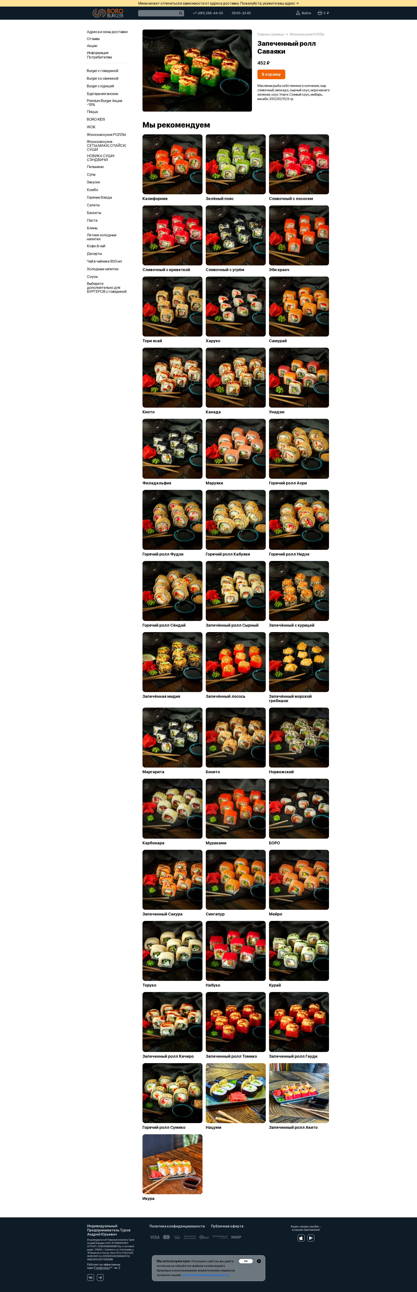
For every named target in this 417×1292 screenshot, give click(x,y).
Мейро (275, 914)
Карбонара (153, 843)
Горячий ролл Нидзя (289, 554)
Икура (149, 1198)
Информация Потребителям (99, 55)
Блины (92, 228)
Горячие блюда (99, 197)
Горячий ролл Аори (288, 483)
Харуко (213, 341)
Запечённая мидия (161, 696)
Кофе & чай (96, 246)
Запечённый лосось (225, 696)
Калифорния (155, 198)
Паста (92, 220)
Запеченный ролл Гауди (293, 1056)
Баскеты (94, 212)
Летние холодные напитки (101, 237)
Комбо (92, 190)
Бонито (213, 772)
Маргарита (153, 772)
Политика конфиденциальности (177, 1226)
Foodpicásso (102, 1267)
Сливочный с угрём (225, 270)
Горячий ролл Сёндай (164, 625)
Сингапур (215, 914)
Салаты (93, 205)
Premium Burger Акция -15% (104, 102)
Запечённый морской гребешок (290, 698)
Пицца (92, 111)
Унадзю (277, 412)
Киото (149, 412)
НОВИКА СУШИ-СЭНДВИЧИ (101, 158)
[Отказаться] (259, 1261)
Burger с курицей (100, 86)
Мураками (216, 843)
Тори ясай (152, 341)
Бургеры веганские (102, 93)
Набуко (213, 985)
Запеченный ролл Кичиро (168, 1056)
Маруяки (214, 483)
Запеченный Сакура (163, 914)
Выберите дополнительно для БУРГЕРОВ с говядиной (107, 287)
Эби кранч (279, 270)
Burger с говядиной (102, 70)
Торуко (149, 985)
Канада (213, 412)
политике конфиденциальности (205, 1275)
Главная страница (270, 34)
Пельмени (95, 167)
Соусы (92, 276)
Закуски (93, 182)
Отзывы (93, 39)
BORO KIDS (96, 119)
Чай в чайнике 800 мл (104, 261)
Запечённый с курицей (291, 625)
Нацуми (213, 1127)
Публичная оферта (227, 1226)
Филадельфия (157, 483)
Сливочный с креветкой (166, 270)
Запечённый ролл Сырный (232, 625)
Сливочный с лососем (291, 198)
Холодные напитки (102, 269)
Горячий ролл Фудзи (163, 554)
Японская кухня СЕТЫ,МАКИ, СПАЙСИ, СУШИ (106, 145)
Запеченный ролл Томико (231, 1056)
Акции (92, 46)
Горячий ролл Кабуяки (228, 554)
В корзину (271, 74)
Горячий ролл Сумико (164, 1127)
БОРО (274, 843)
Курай (275, 985)
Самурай (278, 341)
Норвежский (281, 772)
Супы (91, 174)
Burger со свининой (102, 78)
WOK (91, 127)
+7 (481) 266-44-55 (208, 13)
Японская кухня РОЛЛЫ (106, 134)
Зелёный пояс (220, 198)
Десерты (94, 253)
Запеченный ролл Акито (293, 1127)
